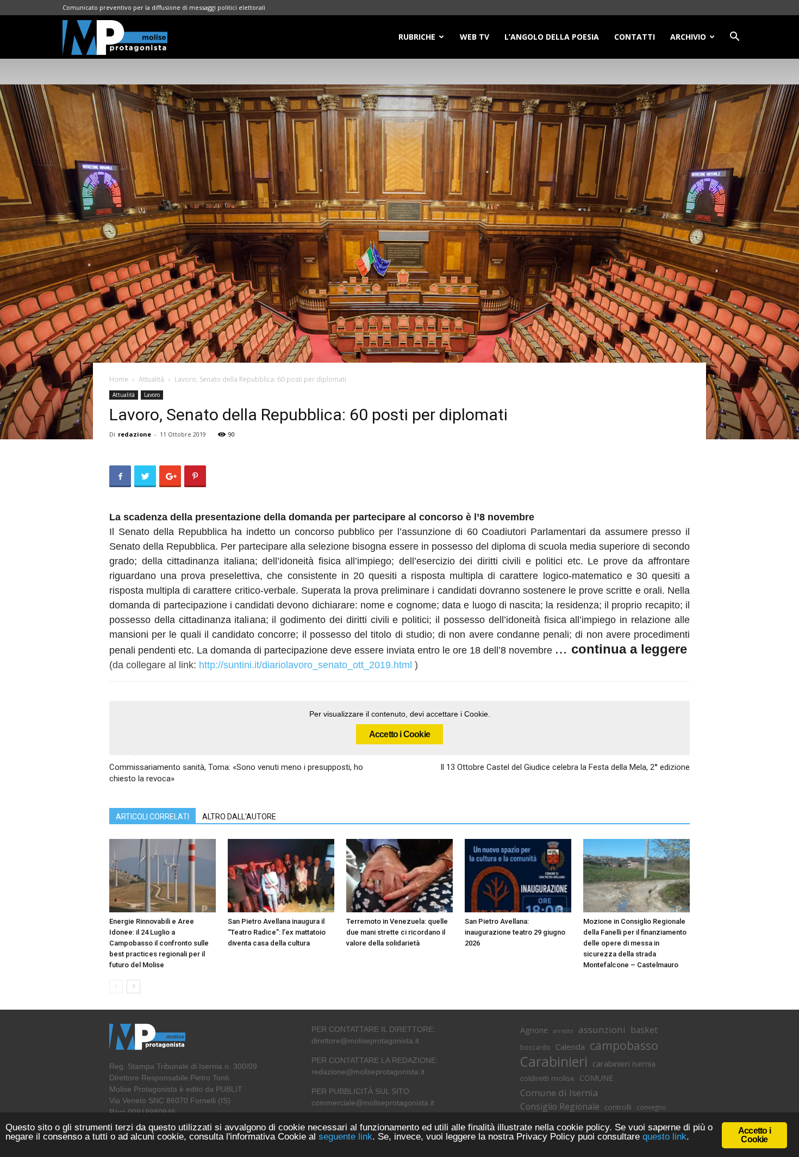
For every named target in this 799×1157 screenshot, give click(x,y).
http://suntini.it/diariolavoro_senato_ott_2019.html (305, 665)
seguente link (345, 1136)
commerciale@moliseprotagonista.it (372, 1102)
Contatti (634, 37)
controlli (618, 1107)
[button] (734, 38)
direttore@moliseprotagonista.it (365, 1040)
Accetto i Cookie (399, 734)
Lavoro (152, 395)
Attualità (151, 379)
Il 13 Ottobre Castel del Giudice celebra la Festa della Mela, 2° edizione (565, 767)
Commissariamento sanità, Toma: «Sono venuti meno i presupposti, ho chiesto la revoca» (236, 772)
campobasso (624, 1045)
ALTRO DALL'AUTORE (239, 816)
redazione (134, 434)
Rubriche (416, 37)
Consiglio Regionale (560, 1106)
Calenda (570, 1046)
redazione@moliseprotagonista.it (368, 1071)
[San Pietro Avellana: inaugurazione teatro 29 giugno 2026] (518, 875)
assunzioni (602, 1029)
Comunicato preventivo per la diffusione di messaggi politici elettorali (164, 7)
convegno (651, 1107)
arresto (563, 1031)
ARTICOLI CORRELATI (152, 816)
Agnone (534, 1029)
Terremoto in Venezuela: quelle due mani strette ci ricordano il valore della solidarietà (397, 932)
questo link (663, 1136)
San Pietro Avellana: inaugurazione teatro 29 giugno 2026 (515, 932)
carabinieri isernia (624, 1063)
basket (644, 1030)
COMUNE (596, 1078)
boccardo (535, 1047)
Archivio (688, 37)
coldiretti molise (547, 1078)
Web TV (474, 37)
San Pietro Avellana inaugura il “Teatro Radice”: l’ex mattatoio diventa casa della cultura (277, 932)
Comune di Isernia (559, 1092)
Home (118, 379)
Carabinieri (554, 1061)
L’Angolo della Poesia (551, 37)
